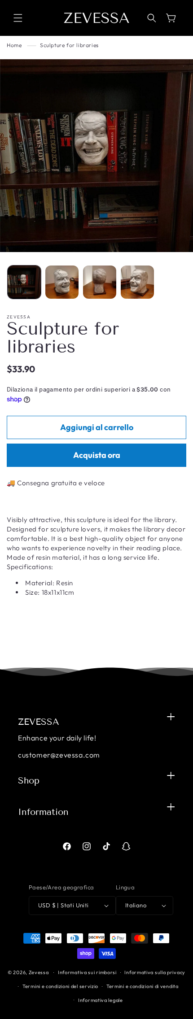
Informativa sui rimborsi (87, 972)
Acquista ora (96, 455)
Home (14, 45)
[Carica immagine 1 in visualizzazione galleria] (24, 282)
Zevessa (39, 972)
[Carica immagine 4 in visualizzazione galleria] (137, 282)
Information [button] (43, 811)
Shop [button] (28, 780)
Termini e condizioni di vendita (142, 986)
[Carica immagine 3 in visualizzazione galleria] (99, 282)
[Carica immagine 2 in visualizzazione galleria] (62, 282)
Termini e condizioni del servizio (60, 986)
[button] (18, 18)
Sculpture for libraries (69, 45)
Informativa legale (100, 1000)
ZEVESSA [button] (38, 721)
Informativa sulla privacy (154, 972)
